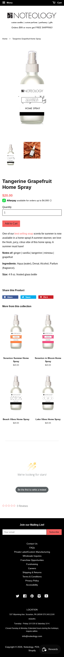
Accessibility (32, 585)
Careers (32, 568)
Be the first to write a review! (32, 489)
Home (4, 39)
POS (37, 647)
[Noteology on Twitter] (17, 597)
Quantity (6, 207)
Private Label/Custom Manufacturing (32, 552)
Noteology (28, 647)
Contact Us (32, 544)
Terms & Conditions (32, 576)
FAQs (32, 548)
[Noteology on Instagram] (39, 597)
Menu (9, 2)
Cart (59, 2)
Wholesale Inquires (32, 556)
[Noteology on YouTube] (46, 597)
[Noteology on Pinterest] (32, 597)
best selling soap (23, 233)
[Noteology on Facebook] (25, 597)
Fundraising (32, 564)
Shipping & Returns (32, 572)
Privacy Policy (32, 581)
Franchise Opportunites (32, 560)
